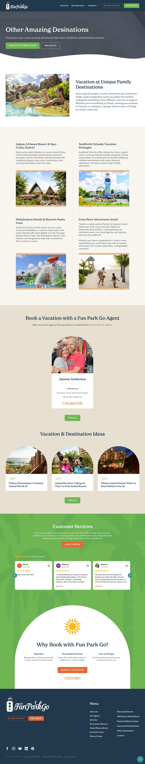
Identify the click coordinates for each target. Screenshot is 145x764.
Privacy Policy (70, 756)
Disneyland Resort (125, 712)
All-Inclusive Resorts (99, 724)
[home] (17, 5)
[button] (78, 6)
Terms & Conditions (32, 756)
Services (64, 6)
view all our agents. (102, 324)
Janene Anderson (72, 379)
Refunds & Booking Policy (52, 756)
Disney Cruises (96, 736)
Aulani (42, 155)
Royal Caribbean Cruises (127, 721)
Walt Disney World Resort (128, 716)
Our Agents (95, 716)
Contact (120, 735)
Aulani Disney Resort (99, 728)
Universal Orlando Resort (128, 726)
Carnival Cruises (97, 732)
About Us (94, 712)
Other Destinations (125, 731)
